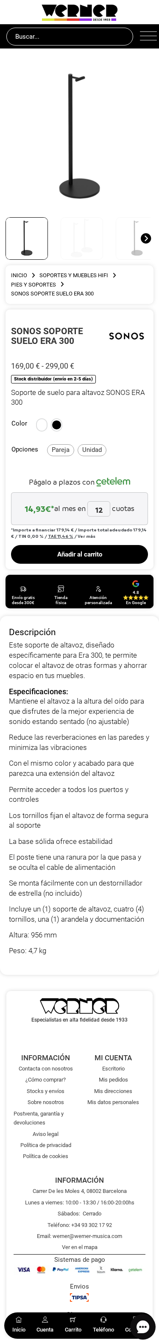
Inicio (19, 275)
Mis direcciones (113, 1091)
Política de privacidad (45, 1145)
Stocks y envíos (45, 1091)
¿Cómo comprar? (45, 1079)
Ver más (86, 536)
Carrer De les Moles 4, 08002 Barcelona (80, 1191)
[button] (41, 425)
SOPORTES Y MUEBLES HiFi (73, 275)
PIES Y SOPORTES (33, 284)
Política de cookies (45, 1156)
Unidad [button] (92, 450)
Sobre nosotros (46, 1102)
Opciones (24, 449)
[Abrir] (146, 36)
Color (19, 423)
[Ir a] (126, 336)
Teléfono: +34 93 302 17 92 (79, 1225)
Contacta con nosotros (46, 1068)
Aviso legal (46, 1134)
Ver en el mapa (80, 1247)
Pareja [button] (61, 450)
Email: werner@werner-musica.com (79, 1236)
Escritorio (113, 1068)
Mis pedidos (113, 1079)
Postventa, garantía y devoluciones (39, 1118)
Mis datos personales (113, 1102)
